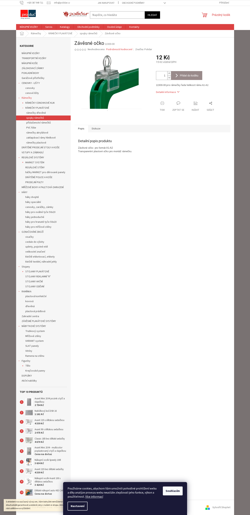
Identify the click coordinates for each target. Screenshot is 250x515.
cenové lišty (32, 93)
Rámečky (27, 98)
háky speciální (33, 202)
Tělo (27, 366)
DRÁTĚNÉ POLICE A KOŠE (38, 177)
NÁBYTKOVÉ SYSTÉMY (34, 326)
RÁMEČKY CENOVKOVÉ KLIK (40, 103)
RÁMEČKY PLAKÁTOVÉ (37, 108)
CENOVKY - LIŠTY (31, 83)
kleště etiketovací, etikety (40, 257)
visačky (29, 237)
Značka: (143, 49)
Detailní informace (166, 92)
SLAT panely (32, 346)
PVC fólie (31, 128)
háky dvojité (32, 197)
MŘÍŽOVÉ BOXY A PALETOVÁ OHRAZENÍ (43, 187)
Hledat (152, 15)
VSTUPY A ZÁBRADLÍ (32, 152)
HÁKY (24, 192)
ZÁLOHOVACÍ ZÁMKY (33, 68)
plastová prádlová (35, 311)
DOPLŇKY (27, 376)
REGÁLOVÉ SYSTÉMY (33, 157)
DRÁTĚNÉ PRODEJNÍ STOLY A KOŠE (41, 147)
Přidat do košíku (189, 75)
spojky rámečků (35, 118)
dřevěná (30, 306)
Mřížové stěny (33, 336)
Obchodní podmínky (133, 3)
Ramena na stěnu (34, 356)
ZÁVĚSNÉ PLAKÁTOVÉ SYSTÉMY (39, 321)
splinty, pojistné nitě (36, 247)
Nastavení (77, 506)
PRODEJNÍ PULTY (34, 182)
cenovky (30, 88)
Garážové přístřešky (33, 78)
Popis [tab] (81, 129)
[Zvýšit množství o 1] (169, 73)
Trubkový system (35, 331)
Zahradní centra (30, 316)
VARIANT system (34, 341)
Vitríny (28, 351)
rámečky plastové (36, 143)
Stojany (26, 267)
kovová (29, 301)
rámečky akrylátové (37, 133)
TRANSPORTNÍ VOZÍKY (34, 58)
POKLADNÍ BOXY (30, 73)
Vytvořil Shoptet (221, 507)
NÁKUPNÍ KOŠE (30, 63)
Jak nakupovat (106, 3)
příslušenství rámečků (38, 123)
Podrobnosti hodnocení (119, 49)
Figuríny (26, 361)
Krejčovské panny (35, 371)
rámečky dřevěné (36, 113)
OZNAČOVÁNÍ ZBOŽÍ (32, 232)
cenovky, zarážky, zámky (39, 207)
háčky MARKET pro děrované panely (45, 172)
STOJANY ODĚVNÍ (34, 286)
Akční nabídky (29, 381)
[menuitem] (28, 27)
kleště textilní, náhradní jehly (41, 262)
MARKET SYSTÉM (34, 162)
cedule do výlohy (34, 242)
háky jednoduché (34, 217)
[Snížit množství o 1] (169, 78)
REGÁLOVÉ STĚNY (35, 167)
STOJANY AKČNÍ (34, 281)
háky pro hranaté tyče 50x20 (40, 222)
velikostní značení (35, 252)
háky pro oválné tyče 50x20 (40, 212)
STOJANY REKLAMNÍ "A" (38, 276)
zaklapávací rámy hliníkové (41, 138)
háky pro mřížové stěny (38, 227)
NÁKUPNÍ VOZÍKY (31, 53)
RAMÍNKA (26, 291)
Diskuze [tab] (96, 129)
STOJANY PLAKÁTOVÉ (37, 271)
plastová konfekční (35, 296)
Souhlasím (173, 491)
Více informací (94, 497)
